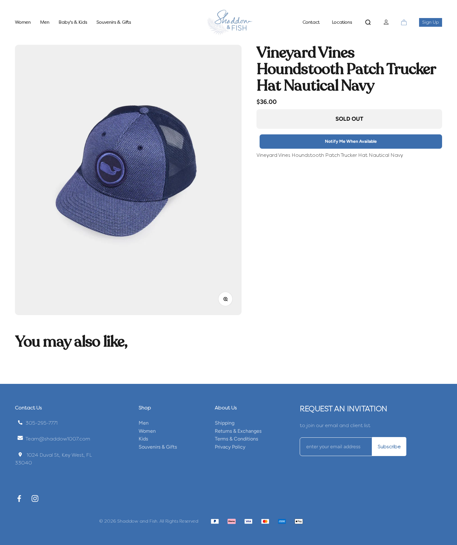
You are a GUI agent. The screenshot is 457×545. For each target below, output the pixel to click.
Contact (311, 22)
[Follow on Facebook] (19, 498)
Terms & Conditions (236, 439)
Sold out (349, 118)
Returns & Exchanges (238, 431)
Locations (342, 22)
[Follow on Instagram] (35, 498)
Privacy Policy (230, 447)
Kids (143, 439)
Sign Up (432, 22)
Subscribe (389, 447)
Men (44, 22)
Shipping (224, 423)
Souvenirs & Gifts (113, 22)
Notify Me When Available (351, 141)
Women (23, 22)
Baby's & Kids (73, 22)
